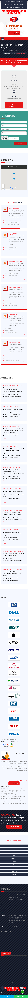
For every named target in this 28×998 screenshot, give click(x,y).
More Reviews (13, 783)
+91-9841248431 (14, 33)
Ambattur (14, 864)
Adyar (14, 845)
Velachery (14, 861)
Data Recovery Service (15, 287)
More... (23, 225)
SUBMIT (20, 143)
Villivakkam (14, 874)
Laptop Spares (13, 314)
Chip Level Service (14, 208)
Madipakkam (14, 858)
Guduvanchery (14, 871)
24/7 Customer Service (15, 342)
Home (13, 53)
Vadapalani (14, 849)
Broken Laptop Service (15, 261)
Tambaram (14, 868)
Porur (14, 852)
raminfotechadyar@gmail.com (14, 98)
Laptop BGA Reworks (15, 234)
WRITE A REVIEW (6, 953)
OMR (14, 855)
